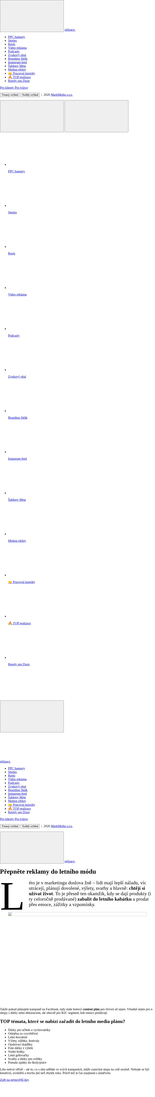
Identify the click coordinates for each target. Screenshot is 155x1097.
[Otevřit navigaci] (32, 116)
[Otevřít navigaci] (32, 848)
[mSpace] (30, 698)
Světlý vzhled (30, 94)
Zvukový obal (17, 55)
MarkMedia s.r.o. (62, 94)
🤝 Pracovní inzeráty (21, 73)
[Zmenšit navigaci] (32, 16)
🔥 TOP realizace (19, 77)
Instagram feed (17, 62)
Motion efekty (17, 69)
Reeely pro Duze (19, 80)
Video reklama (17, 47)
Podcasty (14, 51)
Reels (11, 44)
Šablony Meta (17, 66)
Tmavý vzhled (10, 94)
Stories (12, 40)
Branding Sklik (17, 58)
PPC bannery (16, 37)
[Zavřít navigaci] (32, 716)
